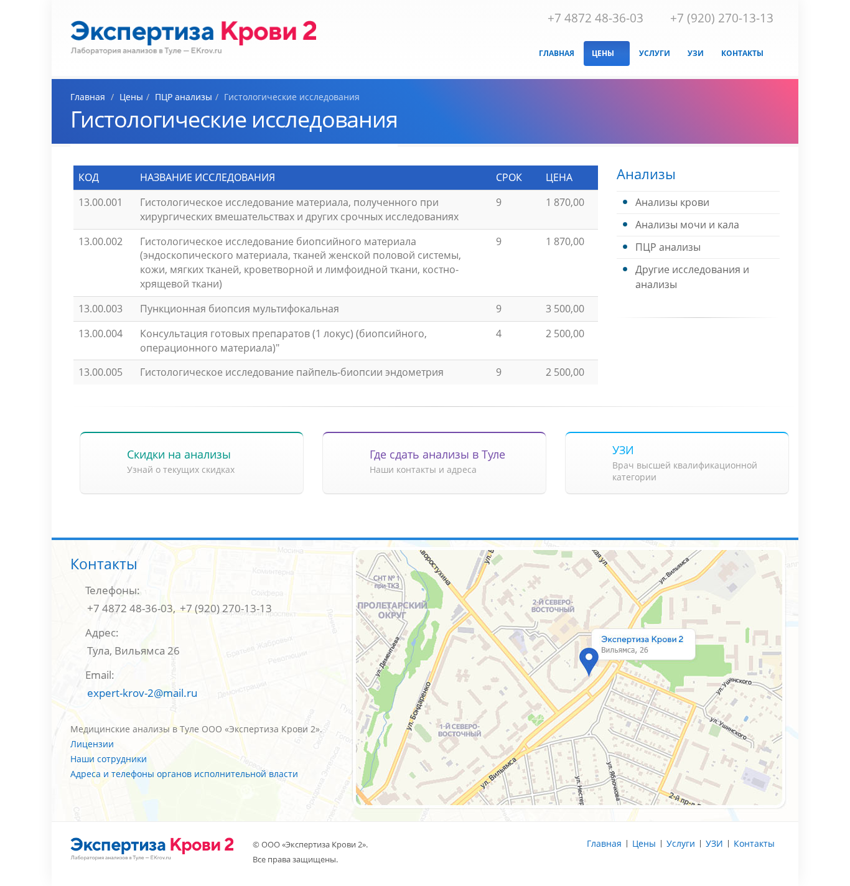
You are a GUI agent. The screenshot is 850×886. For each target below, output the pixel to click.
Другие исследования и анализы (692, 277)
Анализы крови (672, 202)
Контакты (742, 53)
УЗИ (696, 53)
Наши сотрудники (108, 759)
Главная (556, 53)
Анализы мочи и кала (687, 224)
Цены (604, 53)
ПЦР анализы (668, 247)
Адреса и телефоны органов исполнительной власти (184, 774)
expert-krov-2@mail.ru (142, 693)
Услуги (654, 53)
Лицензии (92, 744)
